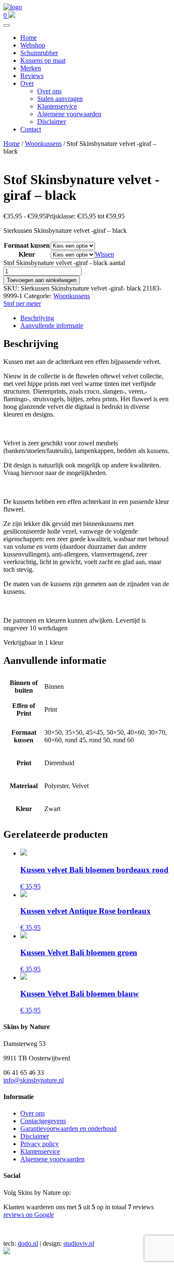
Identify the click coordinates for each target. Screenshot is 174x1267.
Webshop (32, 45)
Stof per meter (22, 303)
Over (27, 83)
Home (28, 37)
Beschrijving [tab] (37, 318)
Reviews (32, 75)
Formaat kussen (27, 245)
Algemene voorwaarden (69, 113)
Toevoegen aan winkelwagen (41, 280)
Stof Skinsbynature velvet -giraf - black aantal (64, 262)
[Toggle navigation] (6, 25)
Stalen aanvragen (60, 98)
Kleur (27, 254)
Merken (30, 68)
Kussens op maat (42, 60)
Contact (30, 129)
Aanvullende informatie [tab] (51, 325)
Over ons (49, 91)
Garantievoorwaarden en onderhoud (68, 1128)
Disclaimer (51, 121)
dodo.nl (28, 1243)
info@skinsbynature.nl (33, 1080)
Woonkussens (43, 143)
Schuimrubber (39, 52)
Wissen (104, 254)
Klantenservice (57, 106)
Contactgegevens (43, 1120)
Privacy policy (39, 1143)
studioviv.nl (78, 1243)
